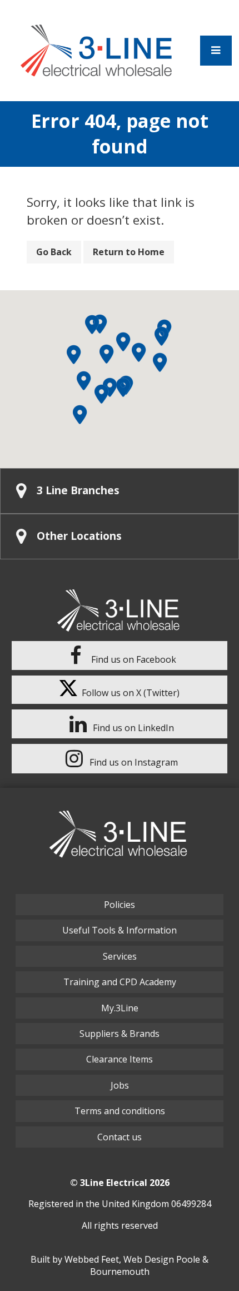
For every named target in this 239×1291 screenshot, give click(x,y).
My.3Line (119, 1008)
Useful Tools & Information (119, 930)
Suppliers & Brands (119, 1033)
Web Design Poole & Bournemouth (149, 1265)
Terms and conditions (119, 1111)
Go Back (54, 252)
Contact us (119, 1137)
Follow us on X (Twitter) (128, 693)
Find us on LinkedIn (132, 728)
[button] (74, 354)
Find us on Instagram (132, 762)
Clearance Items (119, 1059)
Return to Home (129, 252)
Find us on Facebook (132, 659)
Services (120, 956)
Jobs (120, 1085)
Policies (119, 904)
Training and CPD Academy (119, 982)
